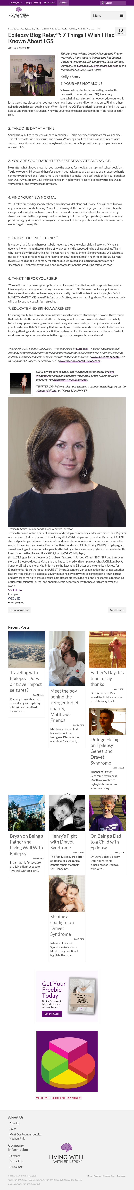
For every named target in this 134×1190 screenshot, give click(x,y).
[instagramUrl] (12, 598)
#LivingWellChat (46, 390)
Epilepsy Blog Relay (17, 603)
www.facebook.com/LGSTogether (79, 361)
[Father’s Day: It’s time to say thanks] (107, 649)
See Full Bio (15, 590)
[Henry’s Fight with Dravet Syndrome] (67, 812)
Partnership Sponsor (105, 65)
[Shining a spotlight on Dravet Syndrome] (67, 893)
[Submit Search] (102, 3)
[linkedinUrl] (18, 598)
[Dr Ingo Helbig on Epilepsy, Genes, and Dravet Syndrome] (107, 721)
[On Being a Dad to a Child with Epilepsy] (107, 812)
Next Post (116, 610)
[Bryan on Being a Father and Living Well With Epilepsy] (26, 812)
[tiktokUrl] (15, 598)
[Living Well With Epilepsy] (67, 12)
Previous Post (20, 610)
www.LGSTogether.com (105, 357)
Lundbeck (83, 65)
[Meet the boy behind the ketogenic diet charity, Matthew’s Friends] (67, 658)
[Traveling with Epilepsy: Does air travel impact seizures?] (26, 649)
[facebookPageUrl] (9, 598)
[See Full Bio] (23, 590)
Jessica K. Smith (19, 48)
